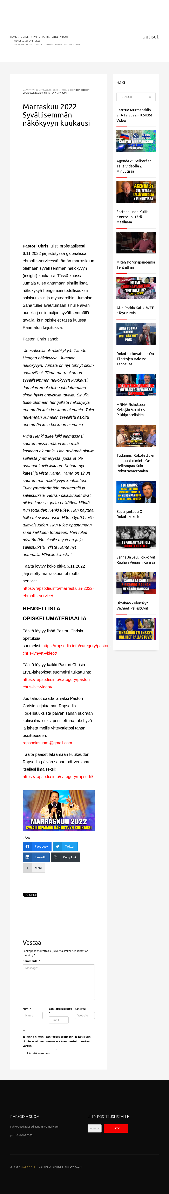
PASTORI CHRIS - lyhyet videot (51, 92)
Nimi (27, 1008)
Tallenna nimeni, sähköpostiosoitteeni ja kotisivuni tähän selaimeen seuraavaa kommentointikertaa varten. (57, 1041)
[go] (150, 97)
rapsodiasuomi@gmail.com (47, 743)
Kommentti (31, 961)
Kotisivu (80, 1008)
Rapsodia (28, 1167)
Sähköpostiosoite (59, 1011)
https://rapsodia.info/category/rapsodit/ (58, 776)
